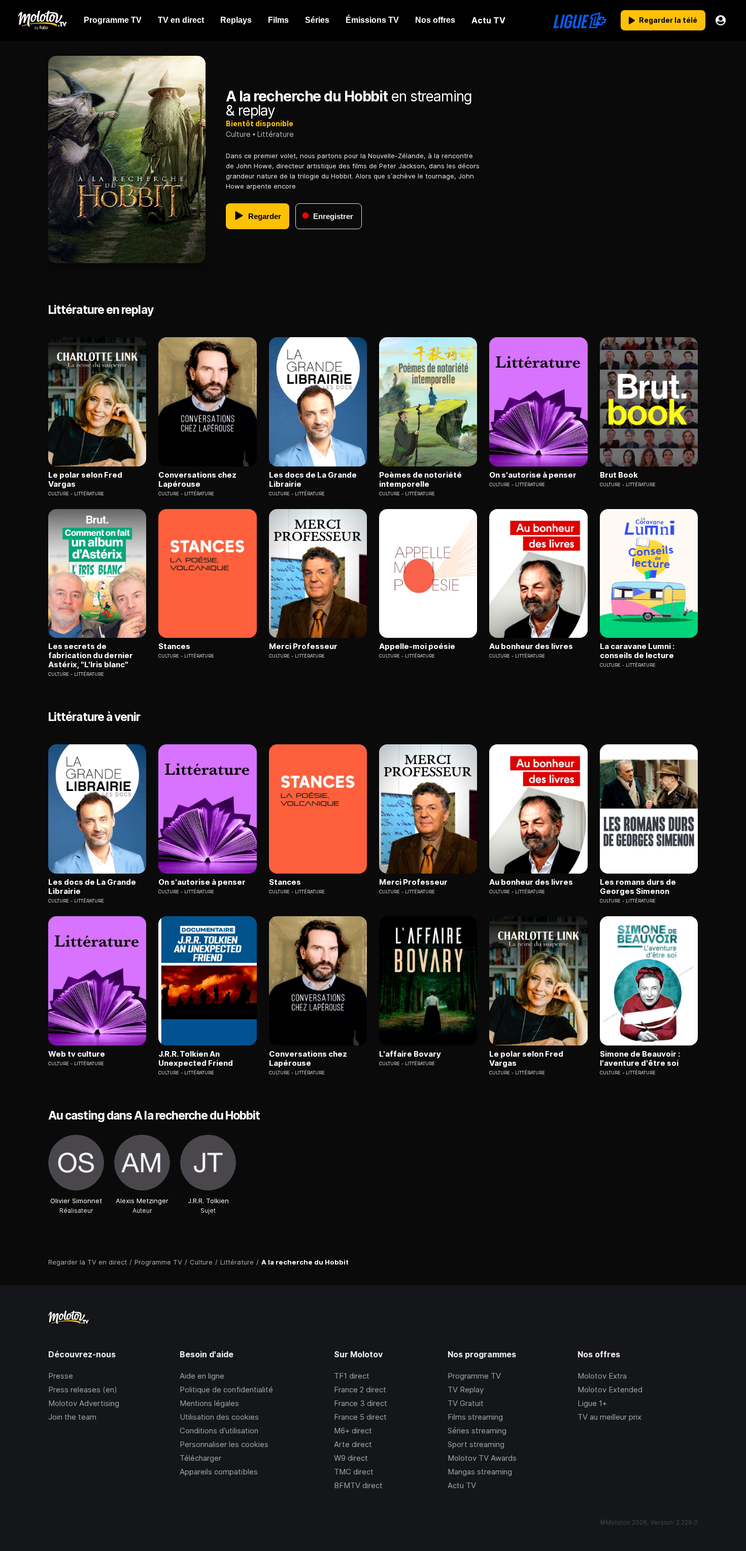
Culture (238, 134)
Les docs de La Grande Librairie (313, 480)
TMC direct (354, 1471)
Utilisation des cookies (219, 1417)
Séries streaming (477, 1430)
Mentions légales (209, 1403)
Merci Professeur (303, 646)
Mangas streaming (480, 1471)
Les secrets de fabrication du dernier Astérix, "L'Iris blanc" (90, 655)
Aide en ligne (202, 1376)
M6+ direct (353, 1430)
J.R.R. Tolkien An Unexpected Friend (195, 1059)
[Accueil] (41, 20)
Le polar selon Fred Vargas (85, 480)
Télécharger (200, 1458)
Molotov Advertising (83, 1403)
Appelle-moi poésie (417, 646)
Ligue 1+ (592, 1403)
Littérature (275, 134)
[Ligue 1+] (580, 20)
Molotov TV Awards (482, 1458)
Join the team (72, 1417)
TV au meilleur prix (609, 1417)
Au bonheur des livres (531, 646)
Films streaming (475, 1417)
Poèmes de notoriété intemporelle (420, 480)
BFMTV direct (358, 1485)
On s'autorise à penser (533, 475)
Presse (60, 1376)
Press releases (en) (82, 1389)
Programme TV (474, 1376)
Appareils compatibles (219, 1471)
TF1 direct (351, 1376)
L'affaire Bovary (410, 1054)
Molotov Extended (610, 1389)
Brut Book (619, 475)
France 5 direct (360, 1417)
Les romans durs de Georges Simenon (638, 887)
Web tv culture (76, 1054)
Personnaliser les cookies (224, 1444)
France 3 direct (360, 1403)
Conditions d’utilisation (219, 1430)
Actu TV (462, 1485)
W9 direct (351, 1458)
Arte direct (353, 1444)
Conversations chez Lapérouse (197, 480)
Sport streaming (476, 1444)
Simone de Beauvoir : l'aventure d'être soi (640, 1059)
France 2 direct (360, 1389)
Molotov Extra (602, 1376)
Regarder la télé (668, 20)
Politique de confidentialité (226, 1389)
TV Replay (466, 1389)
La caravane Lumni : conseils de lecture (637, 651)
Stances (174, 646)
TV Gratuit (466, 1403)
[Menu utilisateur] (720, 20)
